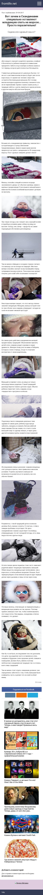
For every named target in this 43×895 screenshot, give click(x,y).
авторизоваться (7, 876)
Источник (38, 682)
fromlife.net (9, 3)
